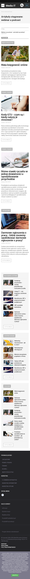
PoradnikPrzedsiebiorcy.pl (9, 518)
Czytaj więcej (6, 83)
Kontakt (4, 544)
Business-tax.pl (6, 511)
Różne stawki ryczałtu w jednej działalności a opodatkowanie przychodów (14, 175)
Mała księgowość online (14, 64)
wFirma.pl (4, 508)
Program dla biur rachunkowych (10, 531)
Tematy (10, 11)
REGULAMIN (4, 545)
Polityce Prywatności (16, 572)
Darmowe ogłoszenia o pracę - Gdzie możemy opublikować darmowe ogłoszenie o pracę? (13, 236)
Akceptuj (15, 575)
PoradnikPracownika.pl (8, 521)
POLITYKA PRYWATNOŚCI (8, 547)
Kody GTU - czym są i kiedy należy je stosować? (12, 117)
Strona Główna (4, 11)
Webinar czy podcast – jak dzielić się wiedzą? (13, 32)
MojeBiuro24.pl (6, 515)
